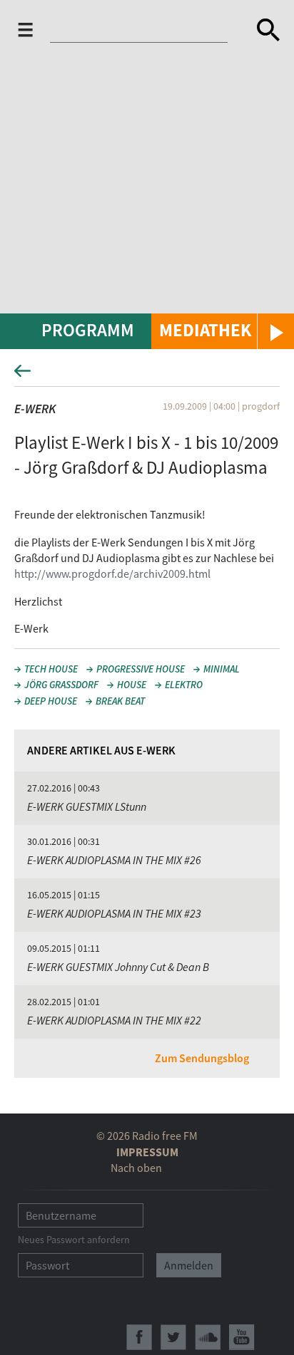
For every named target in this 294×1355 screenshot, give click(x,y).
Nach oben (136, 1168)
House (131, 684)
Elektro (184, 684)
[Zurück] (147, 375)
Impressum (147, 1152)
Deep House (50, 701)
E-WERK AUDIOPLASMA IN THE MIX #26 (114, 860)
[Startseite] (148, 30)
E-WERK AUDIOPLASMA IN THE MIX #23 (114, 913)
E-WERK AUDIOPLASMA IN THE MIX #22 (114, 1020)
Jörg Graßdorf (61, 684)
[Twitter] (173, 1337)
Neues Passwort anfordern (74, 1239)
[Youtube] (242, 1337)
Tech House (51, 669)
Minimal (221, 669)
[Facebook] (139, 1337)
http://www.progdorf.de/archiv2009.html (112, 573)
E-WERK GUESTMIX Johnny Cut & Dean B (118, 967)
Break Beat (120, 701)
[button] (222, 331)
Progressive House (140, 669)
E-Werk (35, 408)
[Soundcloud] (207, 1337)
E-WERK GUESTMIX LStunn (86, 806)
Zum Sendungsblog (202, 1058)
